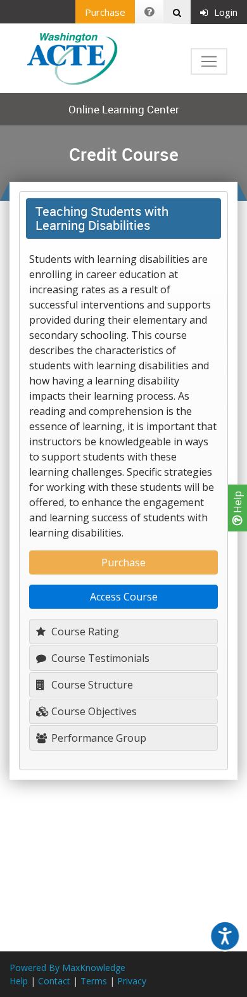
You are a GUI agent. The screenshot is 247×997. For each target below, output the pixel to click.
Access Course (124, 597)
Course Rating (84, 631)
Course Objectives (93, 711)
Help (237, 503)
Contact (54, 981)
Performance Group (97, 738)
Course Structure (91, 685)
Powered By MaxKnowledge (67, 968)
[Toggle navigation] (209, 61)
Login (226, 12)
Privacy (131, 981)
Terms (93, 981)
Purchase (105, 12)
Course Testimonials (99, 658)
